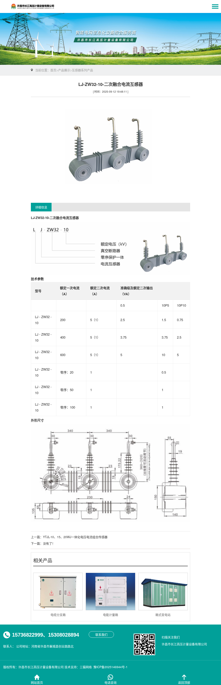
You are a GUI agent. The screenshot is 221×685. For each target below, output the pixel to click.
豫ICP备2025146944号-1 (110, 667)
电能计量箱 (110, 614)
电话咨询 (110, 682)
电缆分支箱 (58, 614)
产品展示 (64, 70)
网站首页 (37, 682)
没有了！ (49, 543)
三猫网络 (86, 667)
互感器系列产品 (82, 70)
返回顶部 (184, 682)
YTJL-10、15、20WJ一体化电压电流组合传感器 (75, 537)
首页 (53, 70)
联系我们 (101, 634)
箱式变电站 (162, 614)
